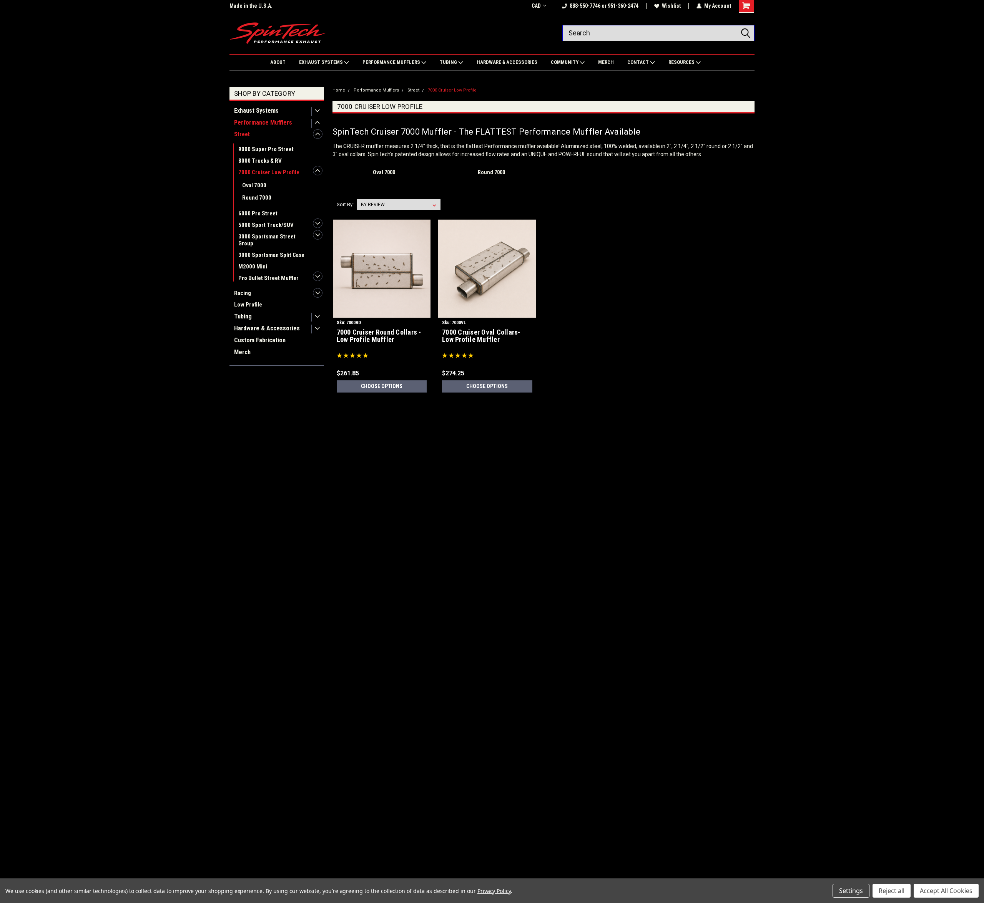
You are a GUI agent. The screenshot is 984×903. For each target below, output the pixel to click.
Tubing (243, 316)
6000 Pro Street (258, 213)
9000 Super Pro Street (266, 149)
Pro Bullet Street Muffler (268, 278)
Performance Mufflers (263, 122)
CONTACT (638, 62)
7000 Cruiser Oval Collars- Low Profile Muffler (481, 335)
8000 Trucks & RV (260, 160)
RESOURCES (682, 62)
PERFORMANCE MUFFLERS (391, 62)
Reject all (891, 890)
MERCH (606, 62)
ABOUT (278, 62)
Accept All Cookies (946, 890)
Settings (851, 890)
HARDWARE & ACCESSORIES (507, 62)
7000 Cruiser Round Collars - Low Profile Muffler (379, 335)
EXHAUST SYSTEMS (321, 62)
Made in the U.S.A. (251, 6)
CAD (536, 6)
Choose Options (381, 386)
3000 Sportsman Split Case (271, 255)
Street (242, 134)
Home (338, 90)
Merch (242, 352)
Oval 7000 (254, 185)
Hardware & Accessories (267, 328)
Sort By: (345, 204)
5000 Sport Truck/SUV (266, 225)
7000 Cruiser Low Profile (268, 172)
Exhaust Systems (256, 110)
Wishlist (671, 6)
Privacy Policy (494, 891)
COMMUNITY (565, 62)
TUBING (449, 62)
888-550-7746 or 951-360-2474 (604, 6)
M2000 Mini (252, 266)
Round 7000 (256, 197)
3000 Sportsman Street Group (267, 240)
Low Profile (248, 304)
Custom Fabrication (260, 340)
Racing (242, 293)
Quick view (381, 312)
